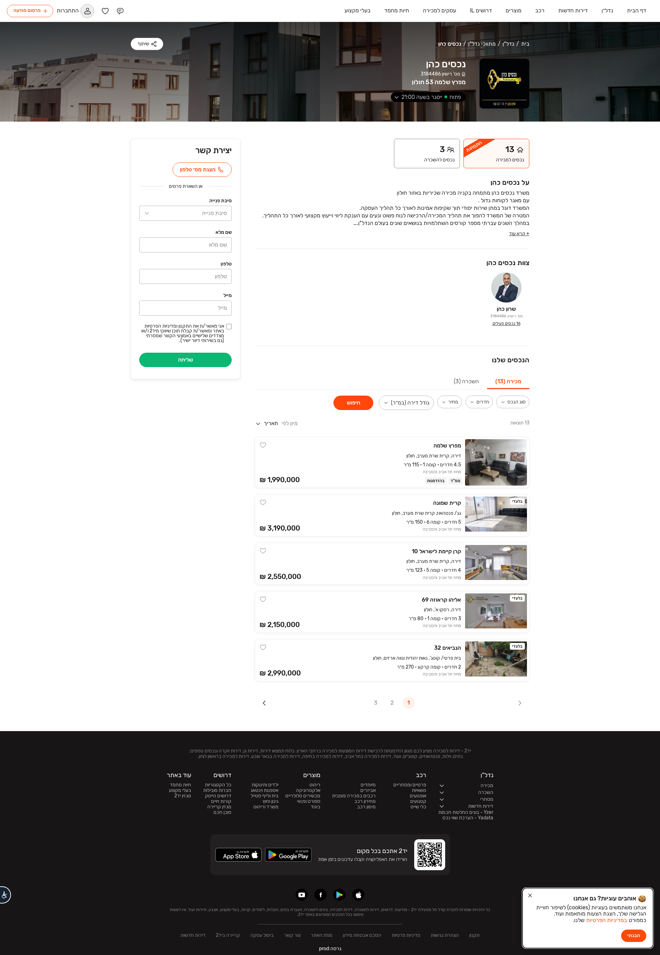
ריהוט (314, 785)
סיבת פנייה (220, 201)
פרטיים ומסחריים (409, 785)
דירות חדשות (193, 935)
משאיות (419, 790)
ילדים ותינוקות (265, 785)
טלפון (226, 264)
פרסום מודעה (27, 10)
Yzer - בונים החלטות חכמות (465, 812)
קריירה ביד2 (228, 935)
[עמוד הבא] (264, 703)
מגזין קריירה (219, 807)
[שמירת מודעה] (263, 445)
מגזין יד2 (182, 796)
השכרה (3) (466, 381)
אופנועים (418, 796)
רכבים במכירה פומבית (354, 796)
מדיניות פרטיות (406, 935)
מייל (227, 295)
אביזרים (368, 790)
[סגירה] (530, 895)
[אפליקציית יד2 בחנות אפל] (358, 895)
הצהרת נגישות (445, 935)
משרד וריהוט (265, 807)
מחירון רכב (365, 801)
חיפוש (353, 402)
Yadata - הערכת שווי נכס (467, 818)
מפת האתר (321, 935)
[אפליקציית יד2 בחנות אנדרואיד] (339, 895)
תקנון (474, 935)
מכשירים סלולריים (302, 796)
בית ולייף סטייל (264, 796)
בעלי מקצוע (180, 790)
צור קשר (292, 935)
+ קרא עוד (519, 234)
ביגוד (315, 807)
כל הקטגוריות (218, 785)
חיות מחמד (180, 785)
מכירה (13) (508, 381)
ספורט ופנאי (308, 801)
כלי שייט (418, 807)
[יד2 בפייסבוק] (321, 895)
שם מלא (224, 232)
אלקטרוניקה (308, 790)
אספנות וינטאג (264, 790)
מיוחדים (368, 785)
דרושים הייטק (218, 796)
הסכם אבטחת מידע (362, 935)
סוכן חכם (222, 812)
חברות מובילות (217, 790)
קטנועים (418, 801)
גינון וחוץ (270, 801)
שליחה (185, 359)
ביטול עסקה (262, 935)
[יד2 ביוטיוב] (302, 895)
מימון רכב (366, 807)
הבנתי (633, 936)
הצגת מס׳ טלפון (198, 169)
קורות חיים (221, 801)
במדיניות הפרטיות (606, 920)
